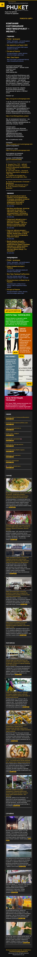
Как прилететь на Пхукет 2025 (17, 45)
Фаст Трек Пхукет (13, 57)
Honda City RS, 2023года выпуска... (15, 444)
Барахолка (13, 1)
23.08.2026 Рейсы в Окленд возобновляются (17, 417)
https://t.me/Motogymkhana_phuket (17, 116)
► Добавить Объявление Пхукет (17, 185)
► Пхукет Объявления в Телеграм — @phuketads (18, 182)
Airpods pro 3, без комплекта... (13, 455)
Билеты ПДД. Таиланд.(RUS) (18, 315)
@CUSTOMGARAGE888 (13, 159)
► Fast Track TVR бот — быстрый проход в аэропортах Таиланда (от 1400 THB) (17, 172)
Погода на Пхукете (13, 51)
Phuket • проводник (13, 39)
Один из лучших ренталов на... (14, 428)
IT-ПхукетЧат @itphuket (11, 13)
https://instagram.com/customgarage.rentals (20, 144)
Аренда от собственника (12, 460)
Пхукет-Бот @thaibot (11, 12)
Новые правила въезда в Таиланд (15, 267)
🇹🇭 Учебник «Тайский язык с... (13, 466)
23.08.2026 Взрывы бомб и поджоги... (15, 449)
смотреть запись (10, 418)
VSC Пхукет (10, 356)
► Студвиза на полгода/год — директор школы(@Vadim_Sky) (16, 176)
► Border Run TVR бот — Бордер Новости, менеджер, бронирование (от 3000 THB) (18, 167)
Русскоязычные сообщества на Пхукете (18, 281)
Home (9, 1)
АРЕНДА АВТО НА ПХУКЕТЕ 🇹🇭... (14, 439)
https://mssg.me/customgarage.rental (18, 99)
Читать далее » (12, 507)
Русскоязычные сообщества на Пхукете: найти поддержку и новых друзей (17, 285)
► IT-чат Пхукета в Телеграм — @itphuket (16, 187)
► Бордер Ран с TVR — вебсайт (16, 164)
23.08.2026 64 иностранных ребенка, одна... (17, 422)
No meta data (10, 206)
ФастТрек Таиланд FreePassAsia (18, 274)
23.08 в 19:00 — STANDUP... (12, 433)
